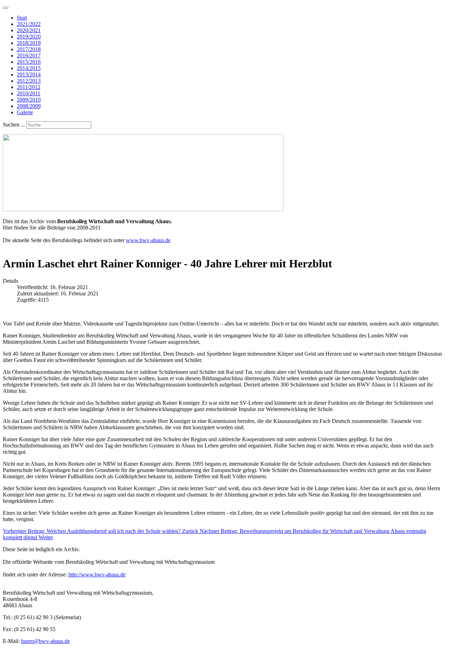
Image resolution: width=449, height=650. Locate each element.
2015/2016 (29, 62)
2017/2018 (29, 49)
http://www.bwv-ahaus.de (97, 574)
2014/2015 (29, 68)
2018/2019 (29, 43)
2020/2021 (29, 30)
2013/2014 (29, 74)
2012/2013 (29, 81)
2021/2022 (29, 24)
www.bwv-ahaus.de (148, 240)
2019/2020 (29, 37)
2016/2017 (29, 56)
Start (22, 18)
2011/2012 (28, 87)
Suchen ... (14, 125)
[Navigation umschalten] (5, 8)
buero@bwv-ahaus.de (45, 641)
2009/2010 (29, 100)
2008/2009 (29, 106)
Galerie (25, 112)
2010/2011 (28, 93)
